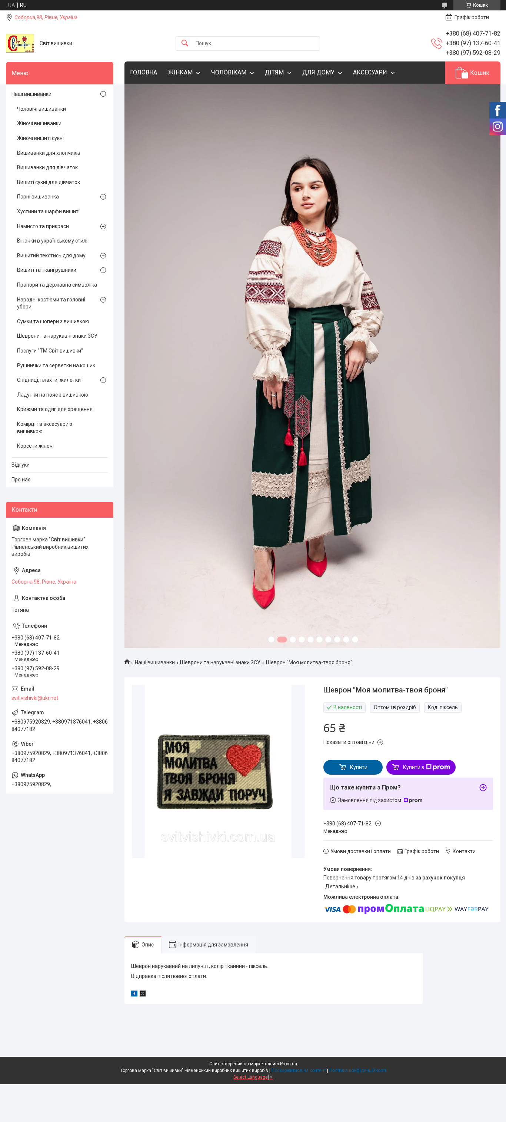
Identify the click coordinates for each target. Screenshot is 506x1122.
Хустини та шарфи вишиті (48, 211)
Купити (358, 767)
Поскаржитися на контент (299, 1070)
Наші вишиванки (155, 662)
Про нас (20, 479)
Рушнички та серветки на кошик (56, 365)
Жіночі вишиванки (39, 123)
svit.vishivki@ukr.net (34, 698)
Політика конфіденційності (357, 1070)
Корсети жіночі (35, 446)
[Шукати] (185, 43)
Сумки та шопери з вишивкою (53, 321)
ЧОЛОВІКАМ (228, 72)
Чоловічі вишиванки (41, 109)
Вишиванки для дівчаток (47, 167)
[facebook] (134, 995)
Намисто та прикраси (43, 226)
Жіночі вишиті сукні (40, 138)
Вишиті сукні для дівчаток (48, 182)
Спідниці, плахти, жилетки (49, 380)
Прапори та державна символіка (57, 285)
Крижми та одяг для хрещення (55, 409)
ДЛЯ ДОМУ (318, 72)
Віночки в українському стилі (52, 241)
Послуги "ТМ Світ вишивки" (50, 351)
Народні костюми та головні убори (51, 303)
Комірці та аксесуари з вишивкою (44, 427)
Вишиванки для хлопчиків (48, 153)
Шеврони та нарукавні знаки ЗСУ (220, 662)
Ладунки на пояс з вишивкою (52, 395)
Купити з (413, 767)
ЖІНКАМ (180, 72)
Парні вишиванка (38, 197)
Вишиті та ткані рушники (46, 270)
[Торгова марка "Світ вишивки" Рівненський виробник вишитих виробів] (20, 43)
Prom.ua (288, 1063)
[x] (143, 995)
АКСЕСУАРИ (370, 72)
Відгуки (20, 465)
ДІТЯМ (274, 72)
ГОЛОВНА (143, 72)
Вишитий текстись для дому (51, 255)
